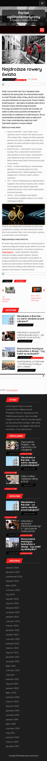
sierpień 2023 (12, 616)
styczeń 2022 (12, 652)
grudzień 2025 (13, 572)
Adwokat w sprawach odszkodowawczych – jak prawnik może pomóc (30, 335)
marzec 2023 (12, 625)
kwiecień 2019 (12, 737)
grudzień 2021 (12, 657)
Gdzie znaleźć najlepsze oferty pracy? (29, 479)
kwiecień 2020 (12, 697)
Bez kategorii (20, 281)
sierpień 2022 (12, 634)
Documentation (12, 390)
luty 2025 (10, 594)
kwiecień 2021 (12, 679)
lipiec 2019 (11, 724)
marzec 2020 (12, 701)
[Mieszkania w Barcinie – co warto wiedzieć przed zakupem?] (8, 319)
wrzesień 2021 (12, 661)
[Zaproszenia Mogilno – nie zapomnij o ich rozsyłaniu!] (12, 444)
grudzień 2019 (12, 710)
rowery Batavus (8, 252)
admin (34, 79)
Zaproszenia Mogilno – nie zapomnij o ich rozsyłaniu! (28, 445)
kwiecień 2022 (12, 643)
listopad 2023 (12, 607)
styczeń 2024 (12, 603)
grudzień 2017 (12, 746)
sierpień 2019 (12, 719)
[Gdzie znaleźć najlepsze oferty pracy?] (12, 479)
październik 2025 (14, 576)
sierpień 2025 (12, 581)
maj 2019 (10, 733)
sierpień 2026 (12, 567)
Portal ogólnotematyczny (23, 14)
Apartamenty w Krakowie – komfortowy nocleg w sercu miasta (30, 364)
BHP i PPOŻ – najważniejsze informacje (36, 298)
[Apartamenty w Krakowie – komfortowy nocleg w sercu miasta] (8, 365)
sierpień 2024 (12, 599)
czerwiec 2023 (13, 621)
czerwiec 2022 (13, 639)
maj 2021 (10, 674)
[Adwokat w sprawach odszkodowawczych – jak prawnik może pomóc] (8, 335)
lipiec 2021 (11, 666)
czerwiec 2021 (12, 670)
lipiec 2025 (11, 585)
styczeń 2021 (12, 683)
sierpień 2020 (12, 688)
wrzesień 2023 (13, 612)
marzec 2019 (12, 741)
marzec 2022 (12, 648)
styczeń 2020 (12, 706)
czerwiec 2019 (12, 728)
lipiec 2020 (11, 692)
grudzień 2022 (13, 630)
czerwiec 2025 (13, 590)
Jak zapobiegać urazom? (6, 299)
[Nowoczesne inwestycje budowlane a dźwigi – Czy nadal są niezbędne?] (8, 352)
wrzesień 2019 (12, 715)
